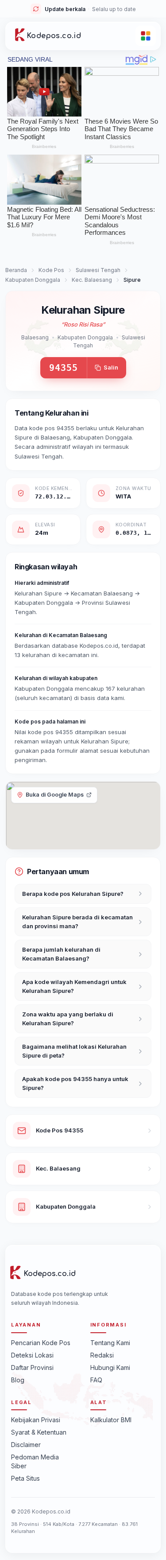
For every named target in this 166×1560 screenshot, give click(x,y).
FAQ (96, 1380)
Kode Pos (51, 270)
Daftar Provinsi (32, 1367)
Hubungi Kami (110, 1367)
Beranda (16, 270)
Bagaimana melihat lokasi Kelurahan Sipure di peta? (74, 1051)
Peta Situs (25, 1478)
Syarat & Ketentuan (38, 1432)
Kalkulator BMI (110, 1420)
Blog (17, 1380)
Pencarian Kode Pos (40, 1342)
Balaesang (35, 337)
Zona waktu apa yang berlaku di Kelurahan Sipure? (67, 1019)
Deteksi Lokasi (32, 1355)
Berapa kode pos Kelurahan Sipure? (73, 893)
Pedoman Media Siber (35, 1461)
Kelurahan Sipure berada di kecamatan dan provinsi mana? (77, 922)
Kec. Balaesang (92, 279)
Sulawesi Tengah (98, 270)
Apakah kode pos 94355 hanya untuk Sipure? (75, 1083)
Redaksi (102, 1355)
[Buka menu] (145, 36)
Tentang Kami (110, 1342)
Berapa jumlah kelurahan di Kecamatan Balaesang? (61, 954)
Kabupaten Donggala (32, 279)
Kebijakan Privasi (35, 1420)
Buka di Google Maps (55, 794)
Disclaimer (26, 1444)
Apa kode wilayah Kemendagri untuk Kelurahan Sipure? (74, 986)
